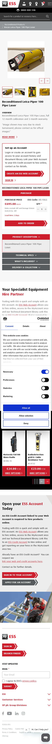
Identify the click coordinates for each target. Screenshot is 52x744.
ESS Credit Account (17, 542)
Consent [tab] (9, 326)
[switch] (45, 380)
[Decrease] (38, 209)
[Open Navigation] (50, 4)
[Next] (47, 80)
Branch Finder (30, 4)
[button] (34, 481)
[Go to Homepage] (10, 4)
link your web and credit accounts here (22, 561)
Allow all (26, 408)
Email (5, 669)
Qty (38, 204)
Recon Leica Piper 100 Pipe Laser (19, 27)
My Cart (43, 2)
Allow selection (26, 415)
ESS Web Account (28, 305)
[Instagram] (23, 713)
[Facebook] (3, 713)
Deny (26, 423)
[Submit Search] (47, 16)
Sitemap (5, 736)
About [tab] (43, 326)
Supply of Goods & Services (29, 732)
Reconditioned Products (15, 25)
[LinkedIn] (16, 713)
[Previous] (42, 80)
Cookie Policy (20, 729)
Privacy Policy (7, 729)
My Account (24, 4)
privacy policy (29, 681)
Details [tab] (26, 326)
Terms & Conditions (9, 732)
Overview (7, 113)
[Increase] (45, 209)
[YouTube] (9, 713)
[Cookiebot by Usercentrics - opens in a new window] (37, 319)
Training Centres (36, 4)
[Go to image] (7, 92)
